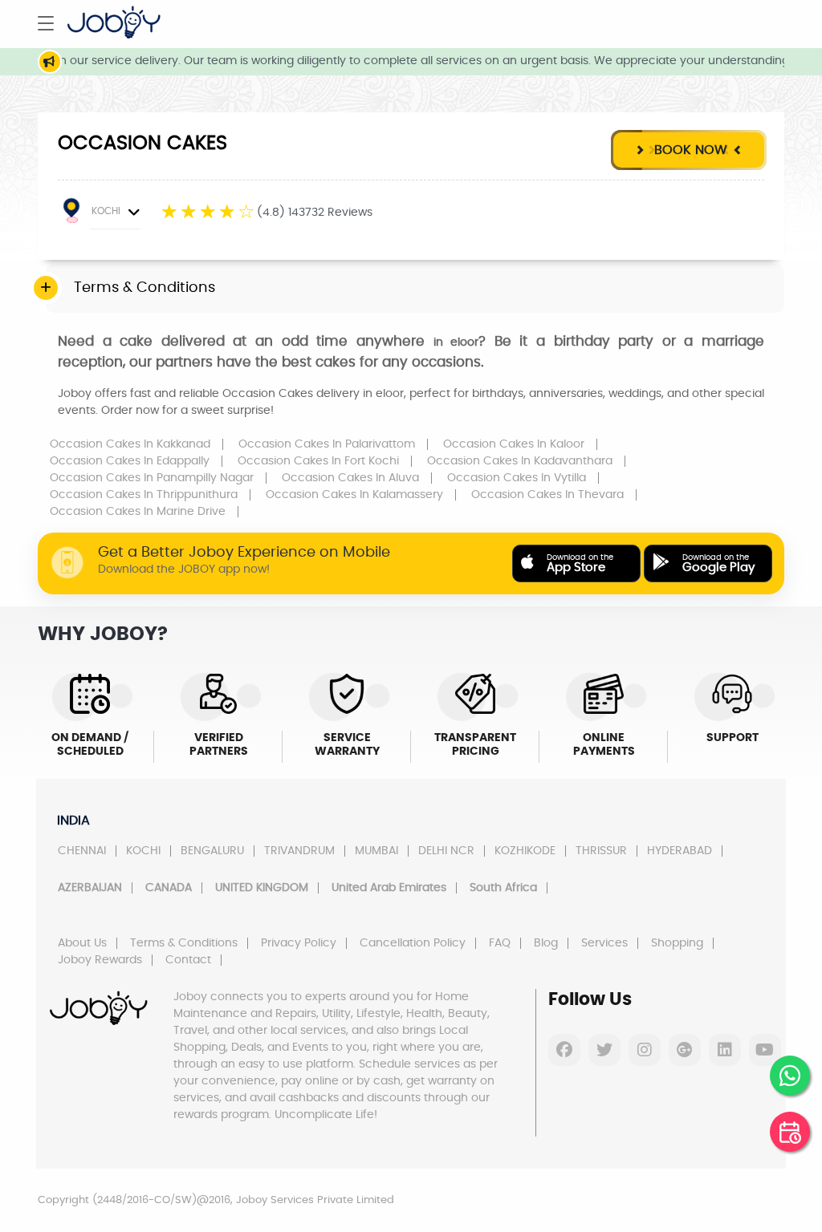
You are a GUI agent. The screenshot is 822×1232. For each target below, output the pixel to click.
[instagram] (645, 1050)
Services (604, 943)
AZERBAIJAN (90, 888)
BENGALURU (212, 851)
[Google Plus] (685, 1050)
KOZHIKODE (524, 851)
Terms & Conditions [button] (144, 288)
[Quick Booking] (790, 1132)
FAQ (500, 943)
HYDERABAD (679, 851)
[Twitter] (604, 1050)
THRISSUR (601, 851)
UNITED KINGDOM (261, 888)
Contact (188, 960)
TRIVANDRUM (299, 851)
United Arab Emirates (389, 888)
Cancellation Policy (413, 943)
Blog (546, 943)
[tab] (415, 289)
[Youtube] (765, 1050)
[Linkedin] (725, 1050)
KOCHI (106, 211)
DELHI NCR (446, 851)
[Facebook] (564, 1050)
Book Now (688, 150)
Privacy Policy (298, 943)
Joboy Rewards (100, 960)
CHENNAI (82, 851)
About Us (82, 943)
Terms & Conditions (184, 943)
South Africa (503, 888)
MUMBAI (376, 851)
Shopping (677, 943)
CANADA (168, 888)
